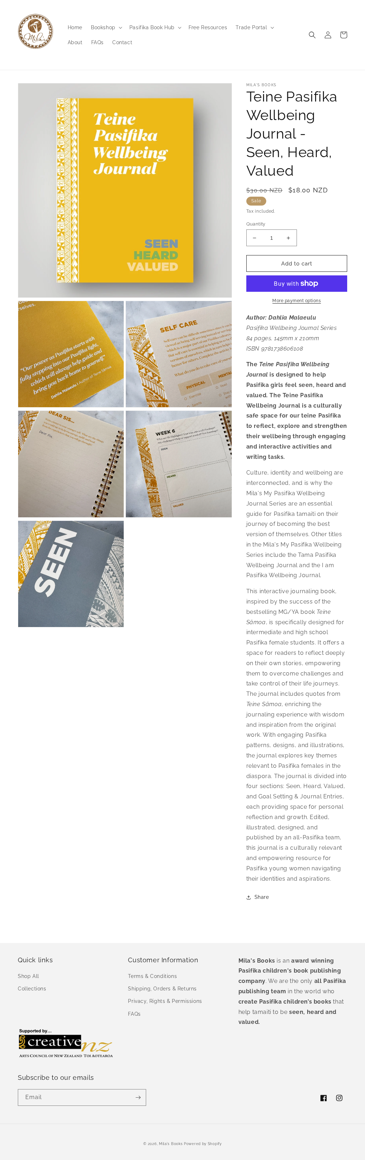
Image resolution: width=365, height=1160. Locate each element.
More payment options (296, 300)
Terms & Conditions (152, 976)
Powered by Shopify (203, 1144)
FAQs (134, 1014)
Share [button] (262, 897)
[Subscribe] (138, 1097)
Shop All (28, 976)
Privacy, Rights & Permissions (165, 1001)
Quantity (256, 224)
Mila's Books (170, 1144)
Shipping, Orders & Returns (162, 988)
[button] (106, 27)
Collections (32, 988)
